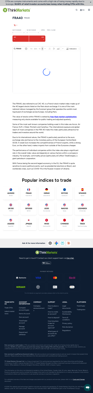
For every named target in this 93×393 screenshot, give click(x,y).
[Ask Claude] (68, 243)
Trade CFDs (9, 308)
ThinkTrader (81, 306)
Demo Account (24, 314)
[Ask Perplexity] (62, 243)
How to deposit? (54, 318)
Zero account (24, 317)
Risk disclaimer (67, 327)
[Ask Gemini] (56, 243)
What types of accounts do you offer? (53, 333)
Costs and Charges (79, 379)
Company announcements (38, 308)
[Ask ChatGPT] (50, 243)
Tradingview (81, 310)
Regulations (66, 330)
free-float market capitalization (63, 117)
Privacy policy (67, 323)
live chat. (70, 258)
